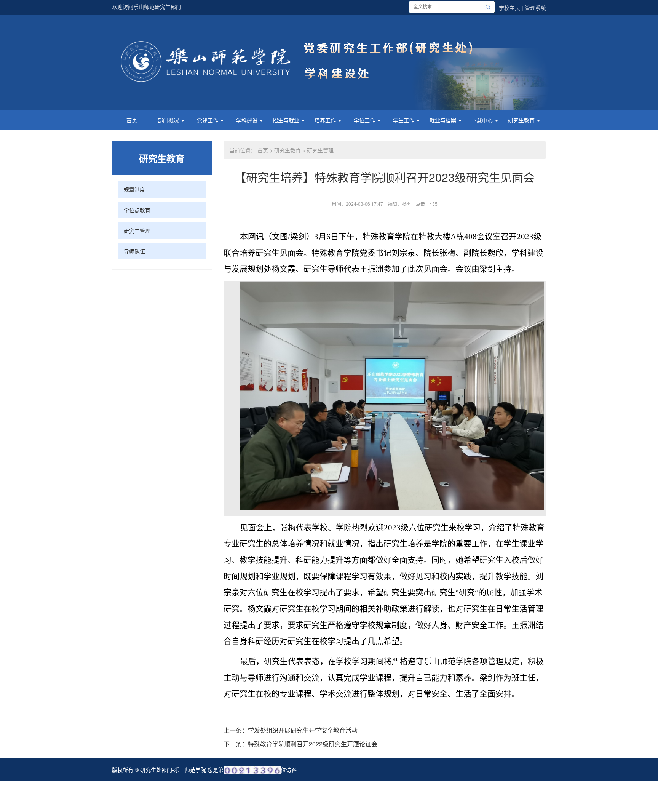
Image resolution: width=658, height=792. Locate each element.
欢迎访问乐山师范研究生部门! (147, 6)
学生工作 (404, 120)
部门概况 (169, 120)
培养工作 (326, 120)
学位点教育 (137, 210)
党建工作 (208, 120)
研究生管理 (137, 230)
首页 (131, 120)
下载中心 (482, 120)
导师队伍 (134, 251)
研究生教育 (522, 120)
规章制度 (134, 189)
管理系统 (535, 7)
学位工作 (365, 120)
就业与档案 (444, 120)
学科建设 (247, 120)
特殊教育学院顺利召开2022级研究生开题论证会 (312, 743)
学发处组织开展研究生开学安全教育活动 (303, 730)
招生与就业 (287, 120)
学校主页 (509, 7)
